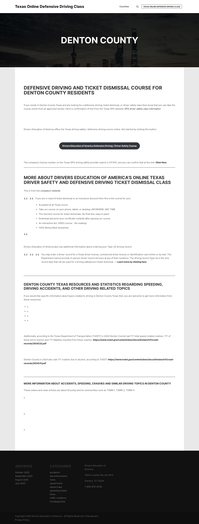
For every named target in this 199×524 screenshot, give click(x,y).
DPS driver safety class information (143, 108)
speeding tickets (58, 490)
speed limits (56, 483)
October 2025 (22, 472)
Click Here (161, 162)
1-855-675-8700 (93, 486)
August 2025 (21, 479)
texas (52, 494)
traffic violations (58, 497)
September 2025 (23, 476)
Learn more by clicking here (132, 261)
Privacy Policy (22, 519)
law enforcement (58, 476)
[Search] (137, 7)
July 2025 (20, 483)
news (52, 479)
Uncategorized (57, 501)
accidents (55, 472)
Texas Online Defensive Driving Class (29, 6)
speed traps (56, 487)
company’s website (50, 190)
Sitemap (89, 516)
